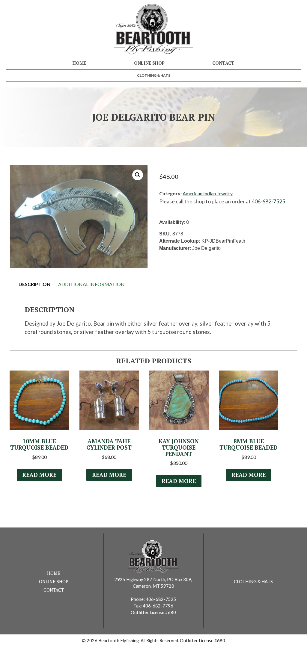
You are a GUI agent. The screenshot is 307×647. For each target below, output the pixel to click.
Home (79, 63)
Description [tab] (34, 284)
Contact (223, 63)
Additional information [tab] (91, 284)
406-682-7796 (158, 605)
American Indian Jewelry (208, 193)
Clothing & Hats (153, 75)
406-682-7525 (268, 201)
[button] (137, 175)
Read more (39, 474)
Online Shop (149, 63)
